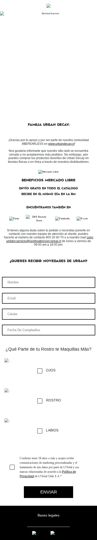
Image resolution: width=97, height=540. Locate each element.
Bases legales (48, 515)
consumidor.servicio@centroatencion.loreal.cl (49, 239)
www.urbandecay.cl (61, 144)
